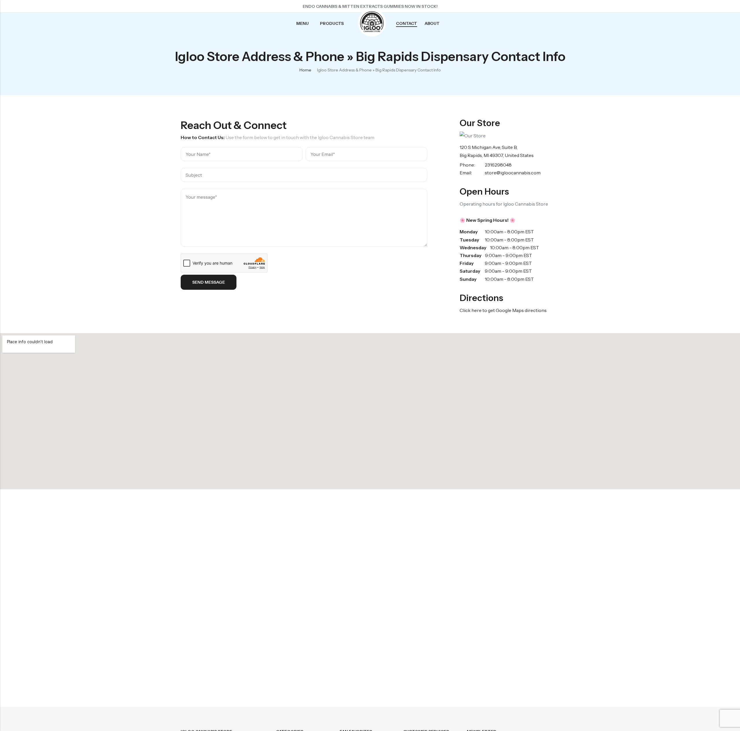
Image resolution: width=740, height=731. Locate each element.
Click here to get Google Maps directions (503, 310)
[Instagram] (544, 6)
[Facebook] (523, 6)
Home (305, 70)
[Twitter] (534, 6)
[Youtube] (554, 6)
